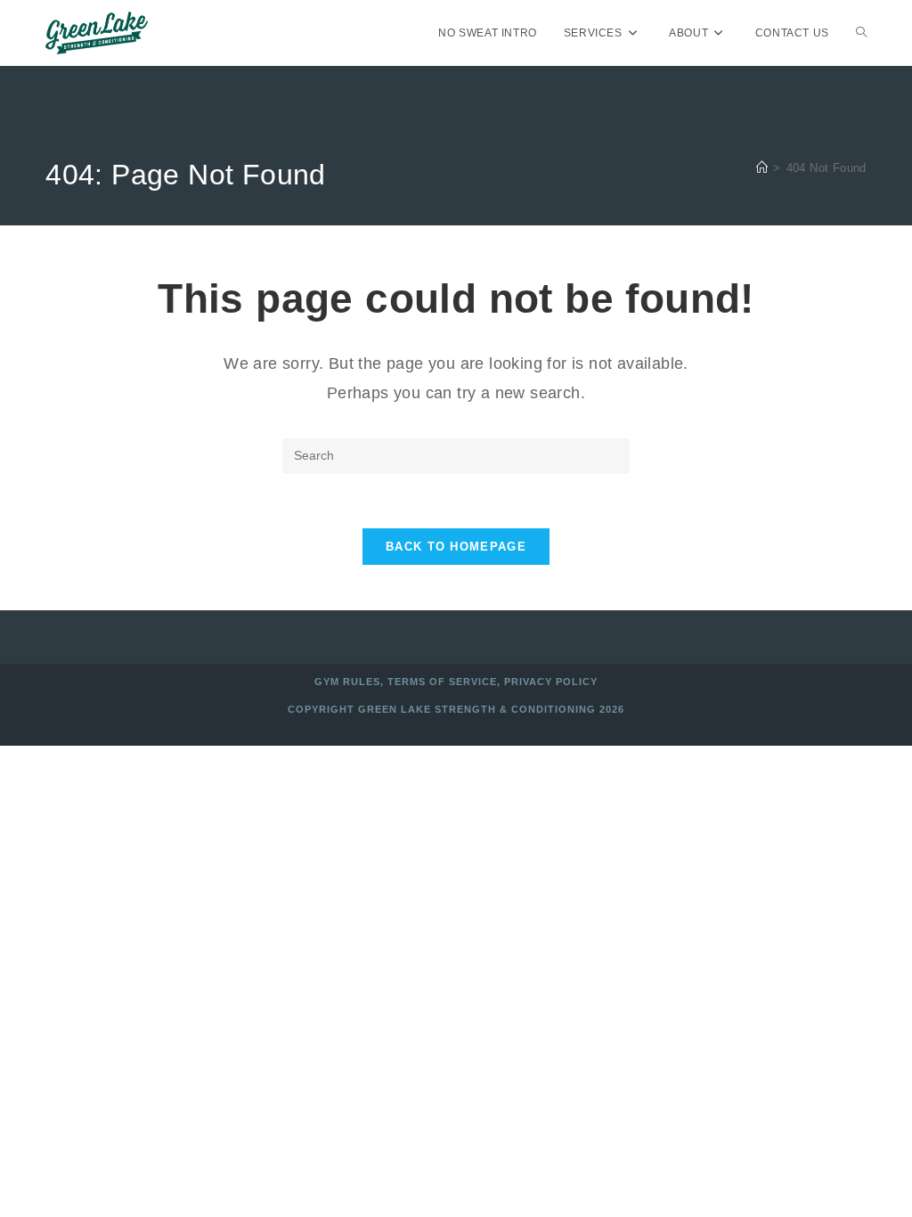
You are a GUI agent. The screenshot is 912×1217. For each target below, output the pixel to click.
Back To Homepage (456, 546)
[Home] (762, 168)
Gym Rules (347, 681)
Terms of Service (442, 681)
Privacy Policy (551, 681)
